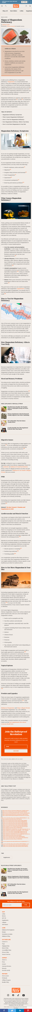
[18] (24, 448)
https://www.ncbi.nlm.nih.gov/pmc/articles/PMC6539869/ (15, 824)
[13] (17, 271)
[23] (15, 553)
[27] (23, 700)
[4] (24, 167)
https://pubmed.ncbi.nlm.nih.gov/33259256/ (12, 839)
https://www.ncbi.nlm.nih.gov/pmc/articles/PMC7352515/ (15, 820)
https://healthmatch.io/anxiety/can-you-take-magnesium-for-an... (16, 829)
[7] (15, 174)
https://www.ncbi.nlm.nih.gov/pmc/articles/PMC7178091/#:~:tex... (15, 844)
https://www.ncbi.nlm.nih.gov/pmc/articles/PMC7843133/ (15, 823)
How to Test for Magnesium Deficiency (13, 119)
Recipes (4, 932)
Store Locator (5, 976)
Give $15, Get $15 (6, 970)
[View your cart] (30, 6)
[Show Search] (6, 6)
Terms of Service (6, 954)
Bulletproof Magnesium (7, 708)
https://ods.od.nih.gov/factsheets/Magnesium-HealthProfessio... (15, 810)
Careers (4, 964)
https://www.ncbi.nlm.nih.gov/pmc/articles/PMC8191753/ (15, 821)
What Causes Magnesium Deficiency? (13, 117)
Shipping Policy (5, 946)
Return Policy (5, 948)
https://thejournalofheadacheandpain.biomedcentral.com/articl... (16, 815)
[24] (6, 602)
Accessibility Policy (6, 950)
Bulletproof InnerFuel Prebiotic (19, 467)
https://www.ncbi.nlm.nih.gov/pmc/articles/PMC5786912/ (15, 812)
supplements (20, 288)
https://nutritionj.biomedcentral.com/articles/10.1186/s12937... (16, 814)
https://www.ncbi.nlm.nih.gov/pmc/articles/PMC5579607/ (15, 845)
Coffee (3, 914)
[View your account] (26, 6)
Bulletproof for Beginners (8, 930)
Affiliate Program (6, 980)
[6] (26, 172)
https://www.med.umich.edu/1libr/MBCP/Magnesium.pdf (15, 831)
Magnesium (11, 82)
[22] (18, 551)
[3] (22, 99)
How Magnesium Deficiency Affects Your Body (16, 122)
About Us (4, 960)
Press (3, 962)
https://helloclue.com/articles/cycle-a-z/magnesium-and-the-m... (16, 834)
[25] (25, 651)
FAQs (3, 944)
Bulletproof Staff (6, 24)
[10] (23, 182)
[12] (13, 265)
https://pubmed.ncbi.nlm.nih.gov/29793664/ (12, 819)
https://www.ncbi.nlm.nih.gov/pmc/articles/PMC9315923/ (15, 825)
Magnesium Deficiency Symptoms (12, 114)
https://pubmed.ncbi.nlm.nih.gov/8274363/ (12, 835)
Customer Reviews (6, 966)
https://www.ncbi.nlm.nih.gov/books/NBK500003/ (14, 836)
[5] (10, 169)
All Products (5, 924)
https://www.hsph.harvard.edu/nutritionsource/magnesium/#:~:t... (15, 841)
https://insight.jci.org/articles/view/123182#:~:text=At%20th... (16, 830)
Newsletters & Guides (7, 934)
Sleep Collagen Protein (23, 708)
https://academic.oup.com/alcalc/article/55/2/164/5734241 (15, 826)
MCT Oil (4, 918)
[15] (5, 293)
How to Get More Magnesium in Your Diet (14, 124)
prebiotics (6, 467)
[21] (21, 548)
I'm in (25, 905)
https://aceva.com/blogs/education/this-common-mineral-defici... (16, 813)
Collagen (4, 922)
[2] (16, 99)
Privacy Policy (5, 952)
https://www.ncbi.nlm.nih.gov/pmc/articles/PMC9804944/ (15, 837)
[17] (6, 445)
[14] (8, 282)
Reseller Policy (5, 982)
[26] (2, 688)
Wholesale (4, 978)
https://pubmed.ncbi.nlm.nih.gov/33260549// (12, 827)
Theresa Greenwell (11, 26)
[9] (18, 179)
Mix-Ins (4, 916)
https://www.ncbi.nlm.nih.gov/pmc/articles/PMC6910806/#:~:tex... (15, 818)
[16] (29, 391)
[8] (11, 177)
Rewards (4, 968)
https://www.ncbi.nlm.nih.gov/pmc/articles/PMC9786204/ (15, 846)
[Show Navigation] (2, 6)
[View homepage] (16, 6)
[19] (6, 503)
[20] (20, 536)
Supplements (6, 857)
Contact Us (4, 941)
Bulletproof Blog (6, 936)
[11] (15, 255)
